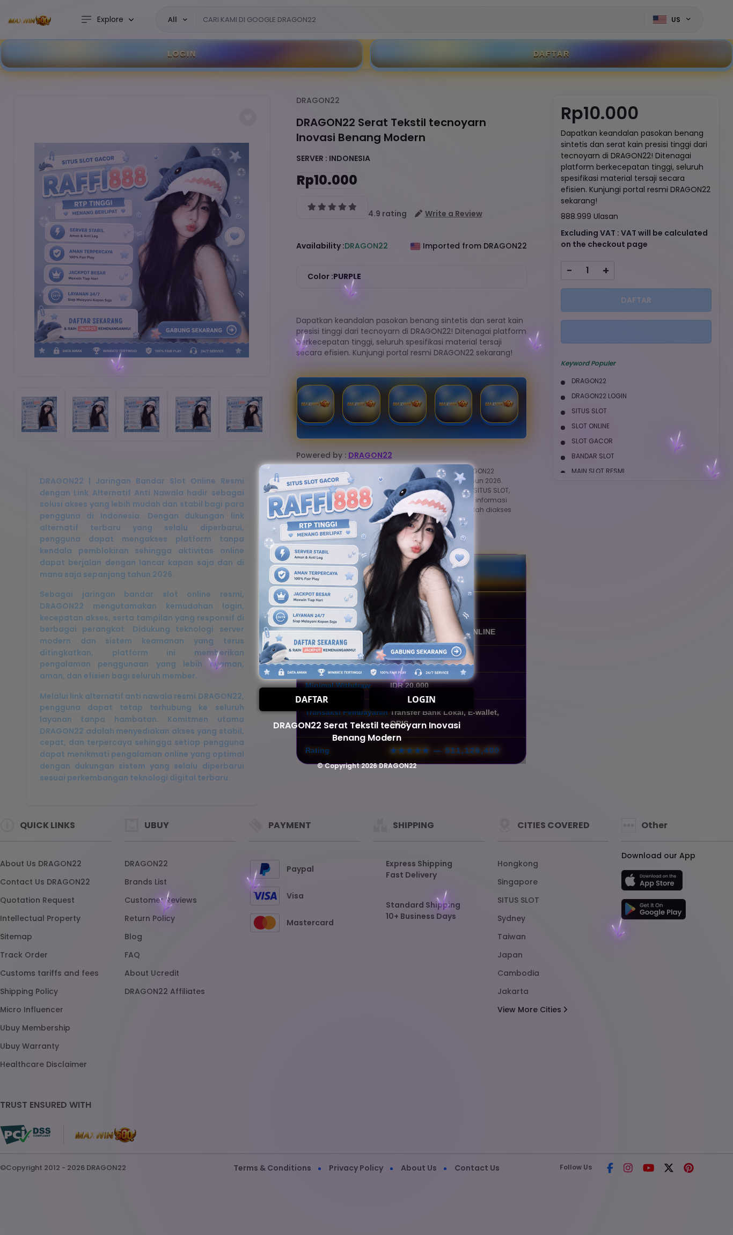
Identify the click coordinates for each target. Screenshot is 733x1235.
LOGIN (421, 699)
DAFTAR (311, 699)
